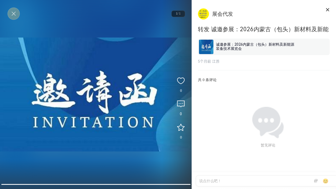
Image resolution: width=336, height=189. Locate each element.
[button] (96, 184)
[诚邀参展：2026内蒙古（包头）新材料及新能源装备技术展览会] (264, 40)
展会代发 (222, 14)
